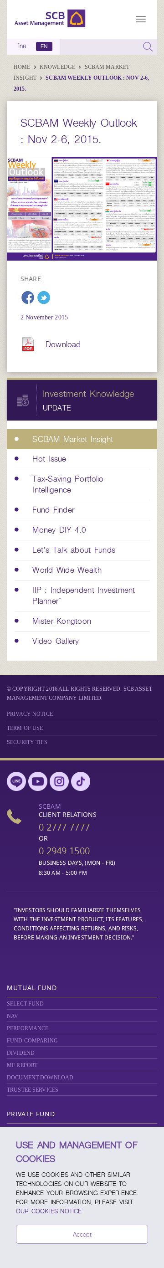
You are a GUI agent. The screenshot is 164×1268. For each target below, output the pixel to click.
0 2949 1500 (64, 851)
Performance (27, 1028)
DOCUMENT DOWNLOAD (40, 1077)
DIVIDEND (21, 1053)
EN (44, 46)
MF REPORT (22, 1065)
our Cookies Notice (49, 1211)
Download (63, 344)
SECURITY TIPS (27, 742)
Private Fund (31, 1113)
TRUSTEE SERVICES (32, 1090)
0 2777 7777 (64, 827)
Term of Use (25, 728)
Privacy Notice (30, 714)
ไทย (22, 46)
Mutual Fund (32, 987)
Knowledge (58, 67)
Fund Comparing (32, 1040)
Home (23, 67)
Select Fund (25, 1004)
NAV (12, 1016)
